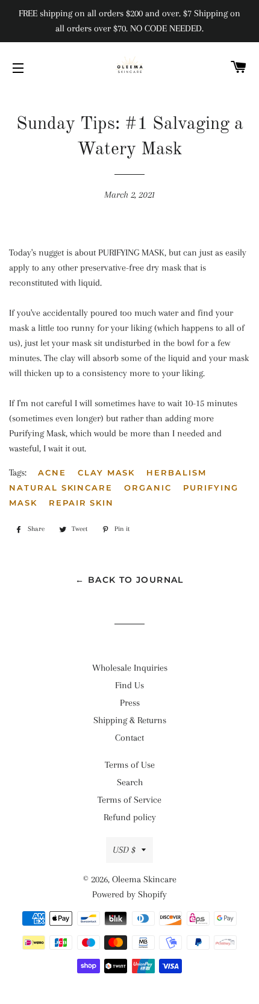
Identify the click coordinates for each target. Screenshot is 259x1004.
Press (130, 702)
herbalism (176, 472)
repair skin (81, 502)
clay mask (107, 472)
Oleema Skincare (144, 879)
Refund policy (130, 817)
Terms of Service (129, 799)
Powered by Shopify (129, 894)
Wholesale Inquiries (129, 667)
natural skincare (61, 487)
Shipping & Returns (129, 720)
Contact (129, 737)
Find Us (129, 685)
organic (148, 487)
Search (130, 782)
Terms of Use (130, 764)
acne (52, 472)
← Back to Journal (129, 579)
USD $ (124, 849)
